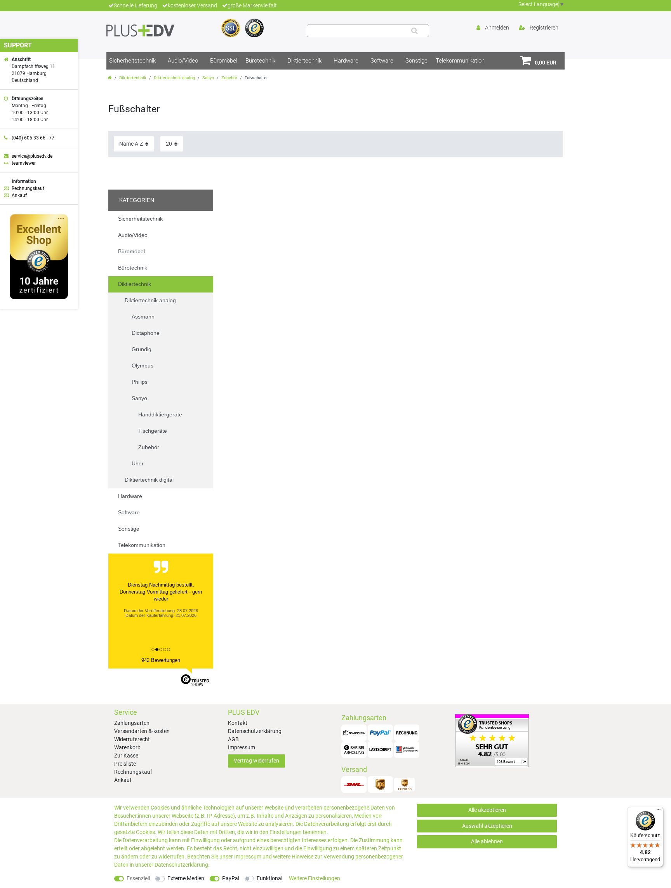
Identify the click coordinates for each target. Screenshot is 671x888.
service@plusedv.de (32, 156)
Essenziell (138, 878)
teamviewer (24, 163)
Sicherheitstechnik (132, 60)
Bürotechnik (260, 60)
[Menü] (658, 811)
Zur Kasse (126, 755)
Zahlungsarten (131, 723)
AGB (233, 739)
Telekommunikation (460, 60)
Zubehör (229, 77)
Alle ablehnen (487, 841)
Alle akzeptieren (487, 810)
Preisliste (125, 764)
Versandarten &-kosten (142, 731)
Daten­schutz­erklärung (181, 865)
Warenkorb (127, 747)
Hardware (346, 60)
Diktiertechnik (304, 60)
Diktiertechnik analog (174, 77)
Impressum (241, 747)
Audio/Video (183, 60)
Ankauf (123, 780)
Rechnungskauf (133, 772)
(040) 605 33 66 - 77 (33, 138)
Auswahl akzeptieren (487, 826)
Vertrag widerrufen (256, 760)
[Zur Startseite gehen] (110, 77)
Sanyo (208, 77)
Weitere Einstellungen (314, 878)
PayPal (230, 878)
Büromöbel (223, 60)
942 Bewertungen (160, 660)
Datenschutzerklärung (255, 731)
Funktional (269, 878)
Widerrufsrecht (132, 739)
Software (381, 60)
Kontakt (237, 723)
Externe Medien (185, 878)
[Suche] (414, 30)
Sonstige (416, 60)
